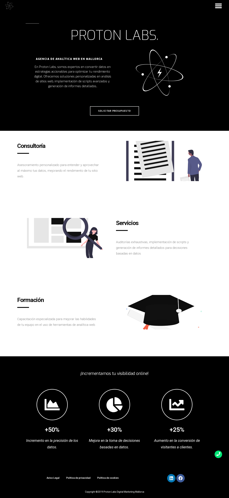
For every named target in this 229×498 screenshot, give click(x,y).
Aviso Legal (53, 478)
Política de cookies (108, 478)
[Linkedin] (171, 478)
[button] (218, 5)
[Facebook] (180, 478)
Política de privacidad (78, 478)
